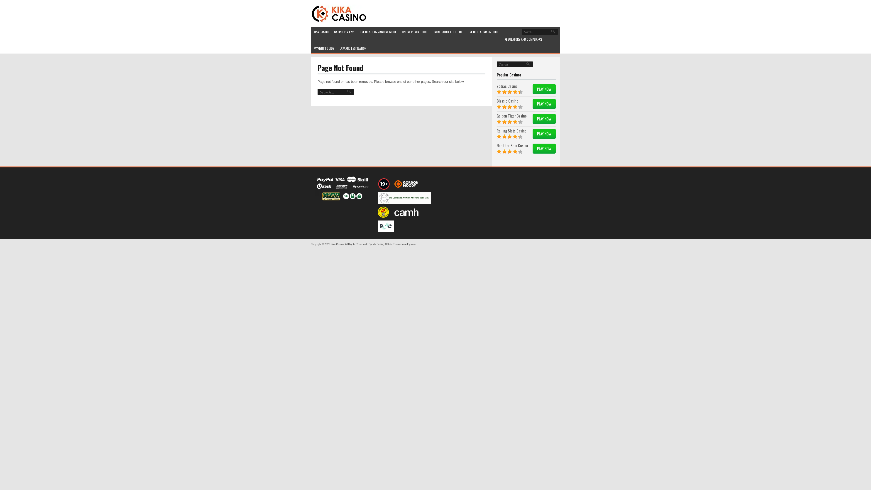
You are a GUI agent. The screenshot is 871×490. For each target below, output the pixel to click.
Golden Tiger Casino (512, 116)
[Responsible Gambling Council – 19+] (384, 184)
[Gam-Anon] (404, 198)
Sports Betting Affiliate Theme (385, 244)
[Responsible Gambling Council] (386, 226)
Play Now (544, 89)
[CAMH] (407, 212)
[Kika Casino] (339, 14)
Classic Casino (507, 101)
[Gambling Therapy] (407, 184)
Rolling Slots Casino (511, 131)
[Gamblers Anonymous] (383, 212)
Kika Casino (337, 244)
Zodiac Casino (507, 86)
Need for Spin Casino (512, 145)
